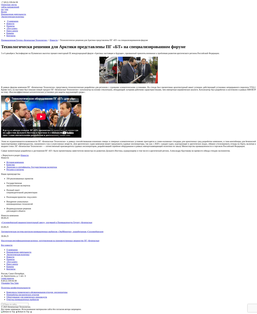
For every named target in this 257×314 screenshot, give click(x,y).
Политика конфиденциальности (15, 288)
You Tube (14, 283)
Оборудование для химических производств (26, 297)
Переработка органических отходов (22, 295)
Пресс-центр (12, 31)
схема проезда (7, 278)
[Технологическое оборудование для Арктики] (108, 83)
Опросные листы (9, 4)
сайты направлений (10, 7)
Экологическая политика (12, 17)
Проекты (10, 26)
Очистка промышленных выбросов (22, 299)
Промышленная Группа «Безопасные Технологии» (24, 40)
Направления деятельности (13, 14)
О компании (12, 21)
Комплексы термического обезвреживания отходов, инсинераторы (36, 292)
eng (6, 9)
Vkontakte (5, 283)
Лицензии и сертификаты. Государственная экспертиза (31, 167)
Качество (10, 165)
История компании (15, 162)
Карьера (10, 33)
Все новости (6, 245)
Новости (10, 23)
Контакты (10, 36)
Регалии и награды (15, 169)
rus (2, 9)
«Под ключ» (12, 28)
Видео (4, 12)
